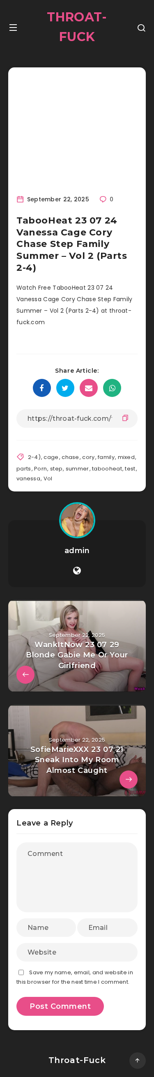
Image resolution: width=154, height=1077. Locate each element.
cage (51, 457)
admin (77, 550)
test (130, 469)
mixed (126, 457)
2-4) (34, 457)
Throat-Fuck (77, 26)
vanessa (28, 478)
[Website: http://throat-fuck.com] (77, 571)
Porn (40, 469)
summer (77, 469)
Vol (48, 478)
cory (88, 457)
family (106, 457)
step (56, 469)
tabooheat (107, 469)
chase (70, 457)
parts (23, 469)
